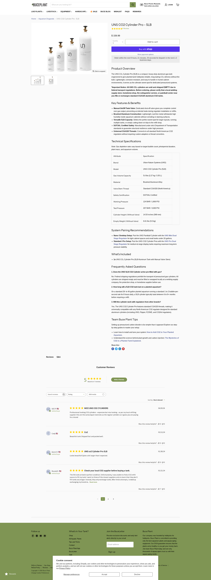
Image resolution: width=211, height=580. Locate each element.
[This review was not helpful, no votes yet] (162, 424)
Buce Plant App (74, 548)
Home (33, 19)
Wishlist (118, 11)
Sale (70, 555)
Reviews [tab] (50, 357)
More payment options (146, 54)
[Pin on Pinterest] (123, 348)
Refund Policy (35, 567)
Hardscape (80, 11)
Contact (72, 545)
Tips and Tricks (74, 542)
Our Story (47, 565)
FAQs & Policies (36, 565)
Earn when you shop (151, 6)
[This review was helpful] (159, 489)
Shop (71, 535)
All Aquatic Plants (75, 539)
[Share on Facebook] (112, 348)
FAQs (127, 11)
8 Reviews (125, 28)
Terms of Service (161, 565)
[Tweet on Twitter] (116, 348)
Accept (104, 574)
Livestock (51, 11)
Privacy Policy (64, 568)
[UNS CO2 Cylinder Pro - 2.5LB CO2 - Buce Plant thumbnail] (37, 80)
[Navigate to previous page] (97, 499)
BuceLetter (73, 551)
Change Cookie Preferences (40, 573)
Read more (93, 482)
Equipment (66, 11)
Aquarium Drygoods (46, 19)
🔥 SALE (93, 11)
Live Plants (36, 11)
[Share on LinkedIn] (119, 348)
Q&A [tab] (59, 357)
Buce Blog (106, 11)
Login (170, 5)
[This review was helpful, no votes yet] (159, 424)
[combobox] (90, 4)
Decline (137, 574)
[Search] (133, 4)
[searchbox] (54, 394)
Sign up (111, 552)
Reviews (45, 567)
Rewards (137, 11)
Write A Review (119, 380)
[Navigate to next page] (113, 499)
